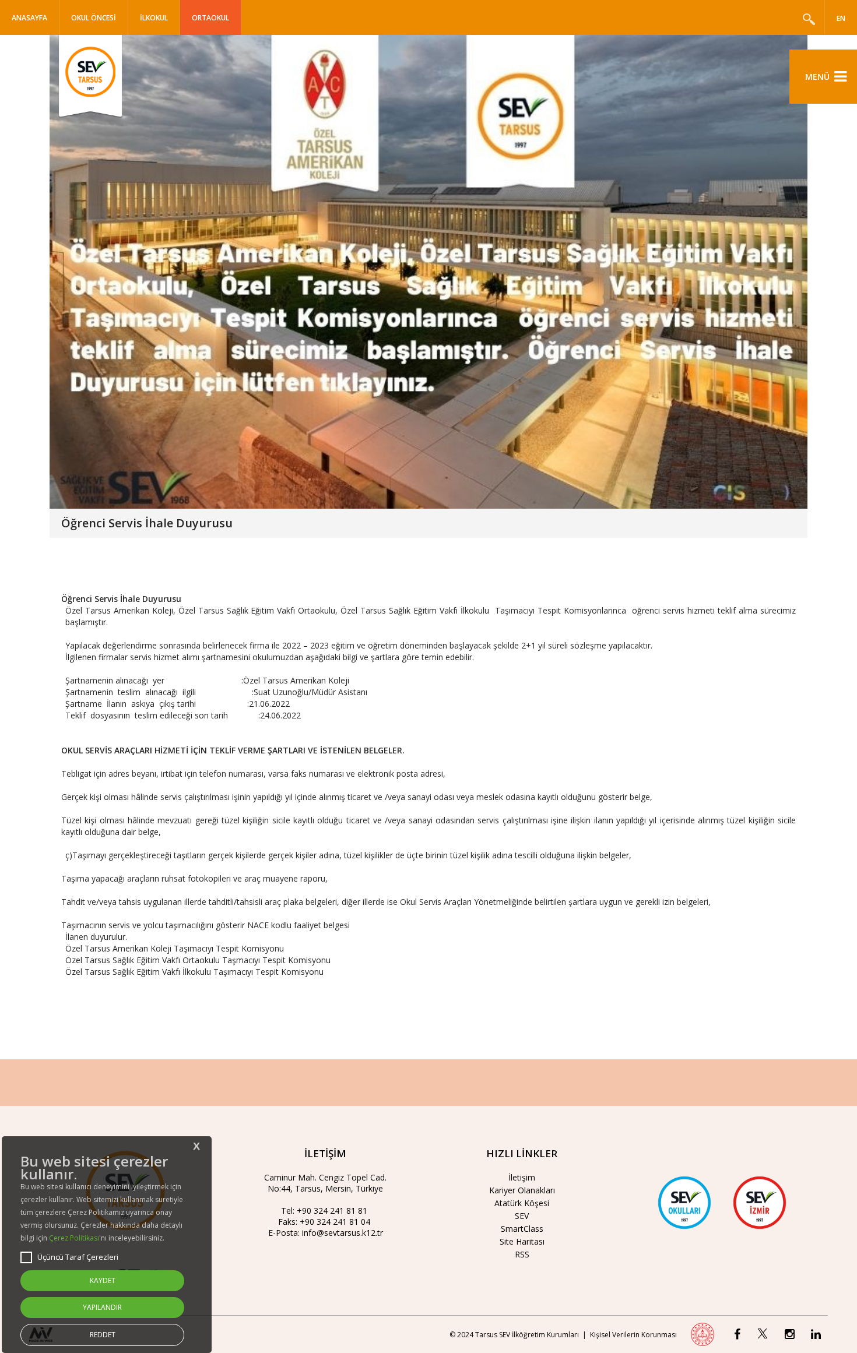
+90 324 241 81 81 (332, 1210)
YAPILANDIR (102, 1307)
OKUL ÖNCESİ (93, 18)
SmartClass (522, 1228)
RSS (522, 1254)
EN (841, 18)
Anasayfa (29, 18)
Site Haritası (522, 1241)
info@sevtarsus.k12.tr (342, 1232)
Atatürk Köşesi (521, 1202)
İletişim (521, 1177)
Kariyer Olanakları (522, 1190)
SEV (522, 1215)
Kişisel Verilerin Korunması (633, 1335)
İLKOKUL (154, 18)
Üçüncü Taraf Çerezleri (77, 1257)
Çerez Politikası (74, 1238)
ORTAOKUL (210, 18)
